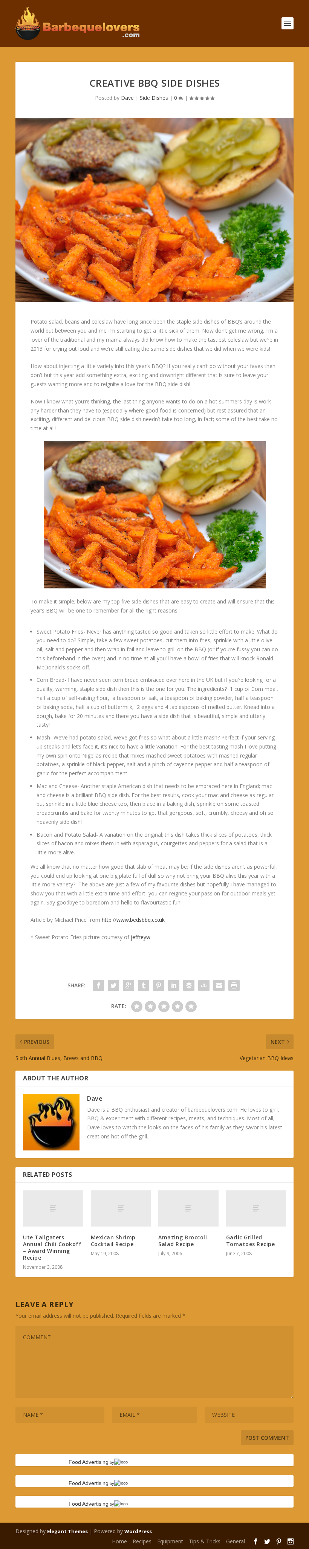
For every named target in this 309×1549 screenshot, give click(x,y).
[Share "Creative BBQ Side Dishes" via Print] (234, 985)
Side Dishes (154, 97)
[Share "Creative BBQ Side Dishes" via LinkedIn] (173, 985)
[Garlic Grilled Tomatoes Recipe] (256, 1208)
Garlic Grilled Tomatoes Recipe (250, 1241)
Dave (127, 97)
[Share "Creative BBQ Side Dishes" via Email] (218, 985)
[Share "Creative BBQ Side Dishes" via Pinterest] (158, 985)
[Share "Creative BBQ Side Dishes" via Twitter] (113, 985)
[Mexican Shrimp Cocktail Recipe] (121, 1208)
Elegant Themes (67, 1531)
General (235, 1541)
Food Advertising (89, 1462)
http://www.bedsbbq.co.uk (133, 919)
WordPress (138, 1531)
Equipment (170, 1541)
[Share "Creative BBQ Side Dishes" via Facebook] (98, 985)
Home (119, 1541)
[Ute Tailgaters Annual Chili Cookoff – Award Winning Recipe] (53, 1208)
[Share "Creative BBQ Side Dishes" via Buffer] (188, 985)
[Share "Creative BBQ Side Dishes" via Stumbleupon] (203, 985)
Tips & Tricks (204, 1541)
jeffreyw (140, 937)
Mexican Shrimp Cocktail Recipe (113, 1241)
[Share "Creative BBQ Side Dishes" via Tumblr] (143, 985)
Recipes (142, 1541)
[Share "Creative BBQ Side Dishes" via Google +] (128, 985)
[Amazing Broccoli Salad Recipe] (188, 1208)
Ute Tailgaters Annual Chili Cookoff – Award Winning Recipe (52, 1248)
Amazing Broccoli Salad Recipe (182, 1241)
